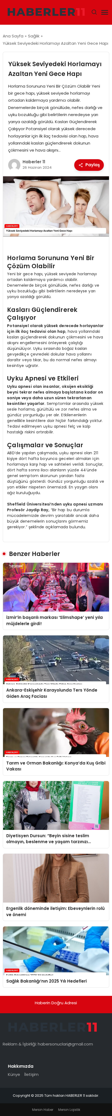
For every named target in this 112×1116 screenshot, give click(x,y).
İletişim (31, 1074)
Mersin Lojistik (69, 1109)
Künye (14, 1074)
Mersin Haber (42, 1109)
